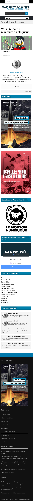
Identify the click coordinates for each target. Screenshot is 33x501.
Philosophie (5, 435)
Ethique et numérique (8, 425)
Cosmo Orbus (5, 282)
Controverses (6, 414)
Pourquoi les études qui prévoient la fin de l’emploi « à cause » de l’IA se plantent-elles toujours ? (13, 464)
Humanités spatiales (7, 284)
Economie (5, 421)
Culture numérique (7, 418)
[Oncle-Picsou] (16, 49)
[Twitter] (15, 86)
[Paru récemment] (14, 405)
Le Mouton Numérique (8, 294)
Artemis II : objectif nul (8, 473)
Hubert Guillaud (5, 286)
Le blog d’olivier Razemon (9, 292)
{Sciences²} (4, 296)
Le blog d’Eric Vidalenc (8, 290)
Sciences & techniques (8, 438)
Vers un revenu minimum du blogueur (15, 30)
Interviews (5, 428)
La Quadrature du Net (7, 288)
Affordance (4, 278)
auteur (23, 493)
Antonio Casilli (5, 280)
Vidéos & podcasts (7, 442)
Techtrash (4, 301)
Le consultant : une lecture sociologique (13, 469)
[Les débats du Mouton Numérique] (16, 232)
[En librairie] (16, 147)
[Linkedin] (18, 86)
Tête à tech (4, 303)
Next (27, 91)
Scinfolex (4, 298)
